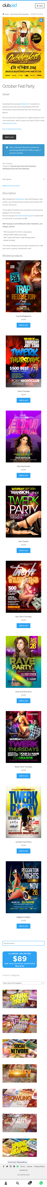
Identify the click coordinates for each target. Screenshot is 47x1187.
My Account (6, 1183)
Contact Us (23, 1170)
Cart (27, 1181)
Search (18, 1183)
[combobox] (24, 982)
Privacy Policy (39, 1166)
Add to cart (9, 137)
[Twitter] (7, 1166)
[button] (41, 20)
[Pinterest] (14, 1166)
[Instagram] (10, 1166)
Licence (29, 1166)
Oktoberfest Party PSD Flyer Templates (16, 168)
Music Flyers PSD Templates (19, 14)
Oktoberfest (25, 104)
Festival (13, 166)
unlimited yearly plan (25, 215)
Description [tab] (7, 179)
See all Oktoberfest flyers (12, 129)
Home (7, 14)
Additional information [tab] (11, 186)
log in (37, 150)
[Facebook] (3, 1166)
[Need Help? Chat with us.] (17, 1166)
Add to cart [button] (23, 325)
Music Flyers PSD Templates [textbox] (22, 983)
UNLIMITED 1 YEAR (25, 150)
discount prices (11, 123)
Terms (22, 1166)
